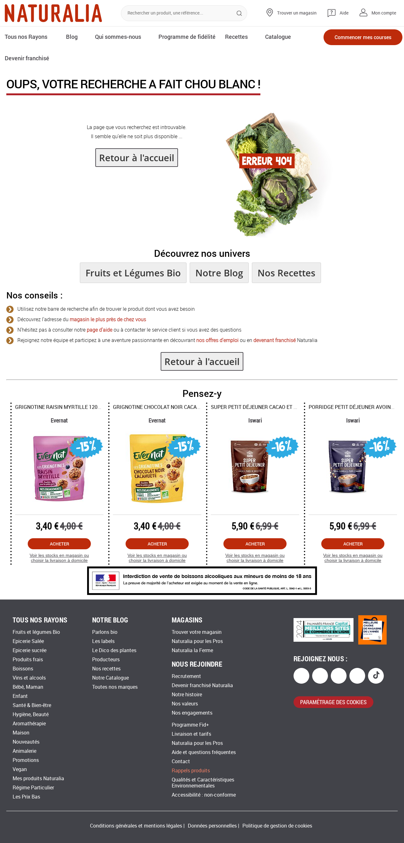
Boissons (23, 669)
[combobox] (184, 13)
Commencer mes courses (363, 37)
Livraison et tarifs (191, 734)
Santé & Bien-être (32, 705)
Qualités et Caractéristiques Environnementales (203, 783)
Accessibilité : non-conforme (204, 795)
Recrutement (186, 676)
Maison (21, 733)
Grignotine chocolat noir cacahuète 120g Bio (170, 407)
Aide (344, 13)
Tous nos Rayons (26, 36)
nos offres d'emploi (217, 340)
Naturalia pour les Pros (197, 641)
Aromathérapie (29, 724)
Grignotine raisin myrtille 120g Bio (58, 407)
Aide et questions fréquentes (204, 752)
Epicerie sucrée (29, 650)
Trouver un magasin (297, 13)
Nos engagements (192, 713)
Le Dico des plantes (114, 650)
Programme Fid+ (190, 725)
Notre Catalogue (110, 678)
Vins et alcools (29, 678)
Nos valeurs (185, 704)
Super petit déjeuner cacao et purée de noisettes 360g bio (285, 407)
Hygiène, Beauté (31, 714)
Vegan (20, 769)
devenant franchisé (274, 340)
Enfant (20, 696)
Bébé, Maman (28, 687)
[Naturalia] (53, 13)
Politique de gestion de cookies (277, 826)
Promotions (26, 760)
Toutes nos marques (115, 687)
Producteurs (106, 660)
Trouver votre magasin (197, 632)
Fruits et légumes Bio (36, 632)
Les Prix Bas (26, 797)
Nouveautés (26, 742)
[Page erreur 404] (275, 236)
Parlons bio (104, 632)
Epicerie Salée (28, 641)
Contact (181, 761)
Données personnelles (212, 826)
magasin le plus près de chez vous (108, 319)
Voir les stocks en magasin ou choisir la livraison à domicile (55, 558)
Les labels (103, 641)
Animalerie (24, 751)
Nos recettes (106, 669)
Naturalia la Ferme (192, 650)
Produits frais (28, 660)
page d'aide (99, 330)
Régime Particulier (33, 788)
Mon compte (383, 13)
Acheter (55, 544)
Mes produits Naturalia (38, 778)
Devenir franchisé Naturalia (202, 685)
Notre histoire (187, 695)
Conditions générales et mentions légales (136, 826)
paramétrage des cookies (333, 702)
